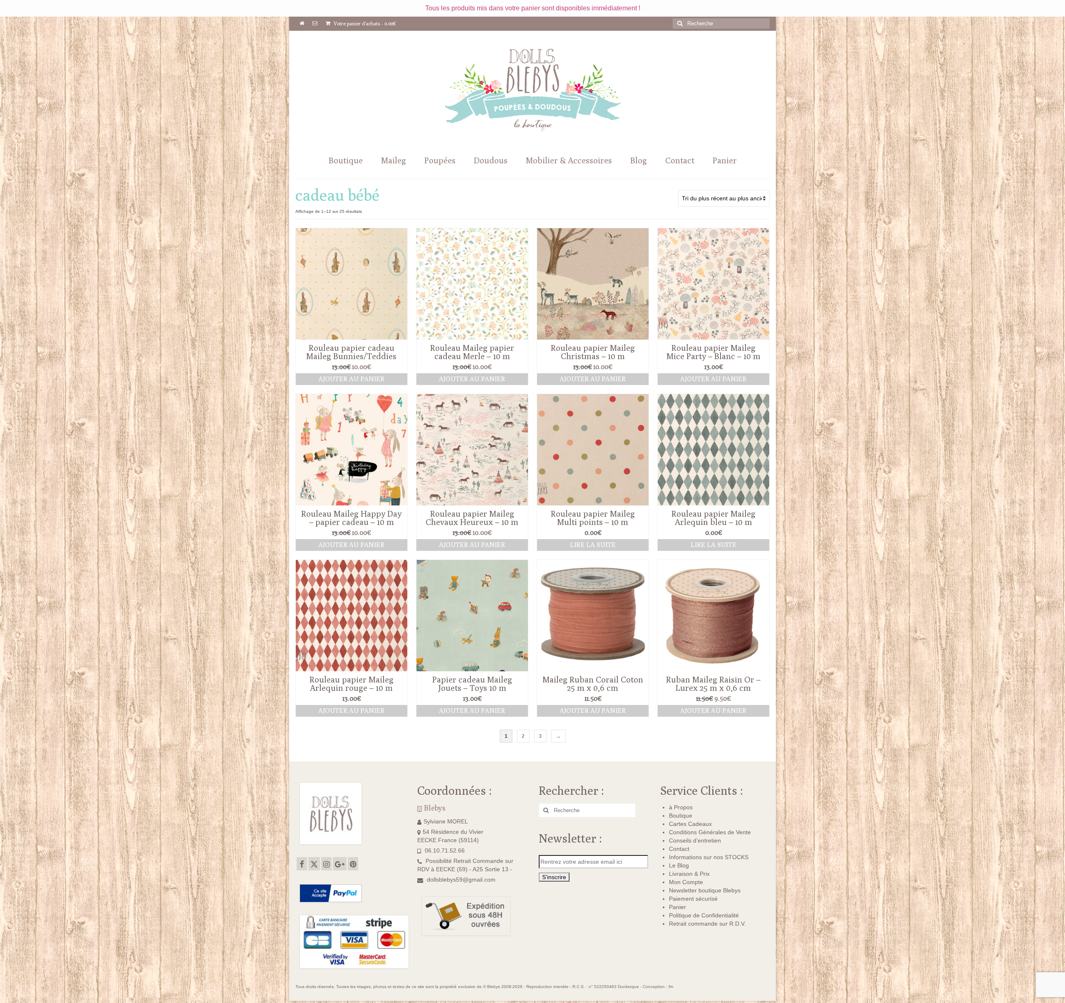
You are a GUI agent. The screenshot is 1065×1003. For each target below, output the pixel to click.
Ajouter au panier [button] (351, 379)
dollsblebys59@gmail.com (461, 879)
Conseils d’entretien (695, 840)
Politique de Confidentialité (704, 915)
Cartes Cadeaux (690, 824)
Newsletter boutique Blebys (705, 890)
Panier (677, 907)
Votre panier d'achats (364, 23)
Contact (679, 848)
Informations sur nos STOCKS (708, 857)
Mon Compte (686, 882)
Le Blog (679, 865)
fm (671, 986)
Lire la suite (593, 545)
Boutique (680, 815)
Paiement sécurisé (693, 898)
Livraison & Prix (689, 873)
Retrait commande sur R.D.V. (707, 923)
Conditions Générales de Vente (710, 832)
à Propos (681, 807)
